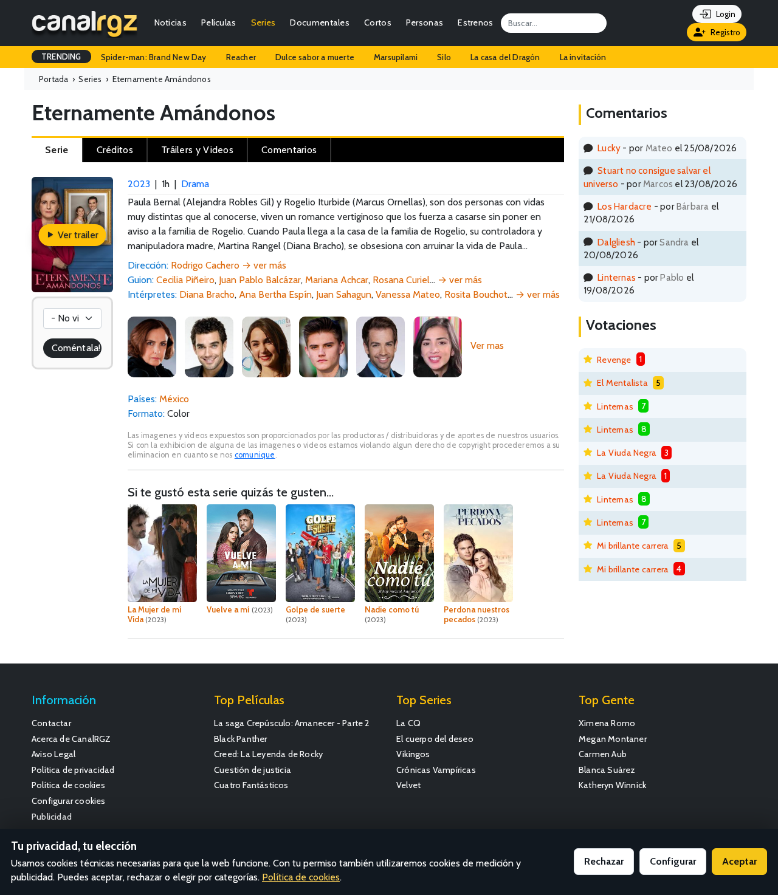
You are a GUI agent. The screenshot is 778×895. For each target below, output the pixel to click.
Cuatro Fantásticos (251, 785)
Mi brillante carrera (633, 545)
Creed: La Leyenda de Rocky (268, 754)
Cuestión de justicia (252, 769)
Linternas (616, 277)
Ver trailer (76, 235)
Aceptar (739, 861)
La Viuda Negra (626, 452)
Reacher (241, 57)
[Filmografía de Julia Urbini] (266, 345)
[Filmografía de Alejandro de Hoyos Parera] (323, 345)
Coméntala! (76, 348)
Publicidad (52, 816)
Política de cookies (68, 785)
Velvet (408, 785)
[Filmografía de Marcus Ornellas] (209, 345)
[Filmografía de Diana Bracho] (152, 345)
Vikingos (413, 754)
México (174, 399)
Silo (444, 57)
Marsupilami (396, 57)
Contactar (51, 723)
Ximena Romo (607, 723)
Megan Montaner (613, 738)
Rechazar (604, 861)
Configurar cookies (69, 800)
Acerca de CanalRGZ (71, 738)
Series (263, 22)
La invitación (583, 57)
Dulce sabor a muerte (314, 57)
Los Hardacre (624, 206)
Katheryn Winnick (612, 785)
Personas (424, 22)
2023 (139, 184)
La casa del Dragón (505, 57)
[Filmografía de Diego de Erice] (380, 345)
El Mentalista (622, 382)
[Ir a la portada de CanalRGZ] (84, 22)
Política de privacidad (73, 769)
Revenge (614, 359)
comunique (255, 454)
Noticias (170, 22)
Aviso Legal (53, 754)
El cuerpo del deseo (434, 738)
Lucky (609, 148)
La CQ (408, 723)
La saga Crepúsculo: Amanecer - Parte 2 (292, 723)
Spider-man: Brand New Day (154, 57)
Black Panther (240, 738)
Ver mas (487, 345)
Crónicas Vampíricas (436, 769)
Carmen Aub (603, 754)
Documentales (319, 22)
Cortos (377, 22)
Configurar (673, 861)
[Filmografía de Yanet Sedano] (437, 345)
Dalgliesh (616, 242)
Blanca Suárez (607, 769)
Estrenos (475, 22)
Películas (218, 22)
